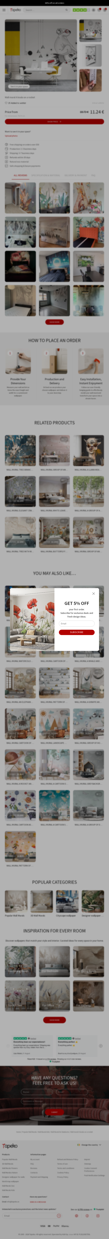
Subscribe (76, 632)
